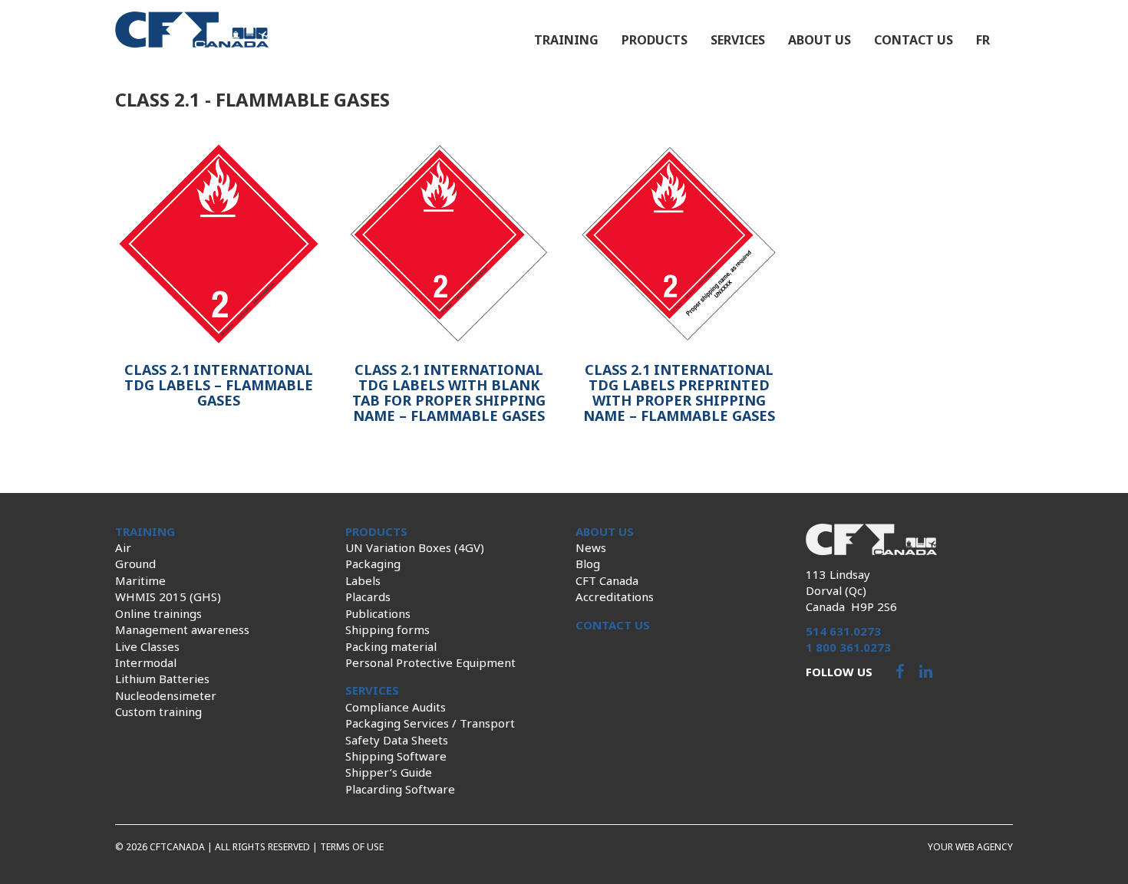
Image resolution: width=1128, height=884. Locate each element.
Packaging (373, 563)
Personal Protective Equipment (430, 662)
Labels (363, 580)
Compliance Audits (395, 707)
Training (566, 40)
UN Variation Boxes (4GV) (414, 547)
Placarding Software (400, 789)
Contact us (913, 40)
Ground (135, 563)
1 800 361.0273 (848, 647)
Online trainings (158, 613)
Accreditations (615, 596)
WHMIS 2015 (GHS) (168, 596)
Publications (378, 613)
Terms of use (352, 846)
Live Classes (147, 646)
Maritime (140, 580)
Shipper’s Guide (388, 772)
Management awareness (182, 629)
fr (983, 40)
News (591, 547)
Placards (368, 596)
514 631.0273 (843, 631)
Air (123, 547)
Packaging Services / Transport (430, 723)
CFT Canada (607, 580)
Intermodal (145, 662)
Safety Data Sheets (396, 740)
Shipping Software (396, 756)
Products (655, 40)
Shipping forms (387, 629)
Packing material (391, 646)
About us (819, 40)
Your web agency (970, 846)
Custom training (158, 711)
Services (738, 40)
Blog (588, 563)
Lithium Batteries (162, 678)
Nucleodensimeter (165, 695)
